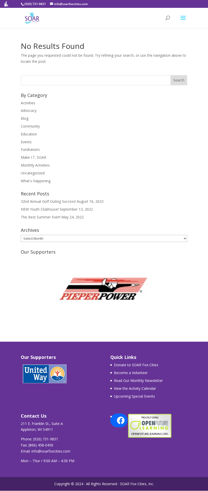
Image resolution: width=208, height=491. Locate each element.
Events (26, 141)
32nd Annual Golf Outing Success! (48, 201)
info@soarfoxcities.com (50, 451)
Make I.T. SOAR (33, 157)
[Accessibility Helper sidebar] (6, 6)
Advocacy (29, 110)
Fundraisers (30, 149)
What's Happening (35, 180)
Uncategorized (33, 173)
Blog (24, 118)
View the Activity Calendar (135, 388)
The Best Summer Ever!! (40, 217)
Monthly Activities (35, 165)
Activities (28, 102)
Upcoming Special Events (134, 396)
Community (30, 126)
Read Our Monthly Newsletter (138, 380)
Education (29, 134)
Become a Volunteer (131, 372)
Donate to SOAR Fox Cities (136, 364)
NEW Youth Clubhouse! (40, 209)
